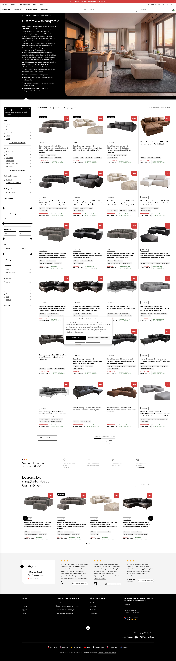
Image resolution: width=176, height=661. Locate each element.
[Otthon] (88, 9)
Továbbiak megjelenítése (17, 142)
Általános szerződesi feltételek (67, 606)
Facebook (93, 603)
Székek (24, 606)
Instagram (94, 606)
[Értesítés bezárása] (174, 1)
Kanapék (36, 15)
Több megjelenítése (100, 579)
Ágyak (24, 610)
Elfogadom (76, 338)
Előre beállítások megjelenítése (98, 338)
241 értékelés (34, 579)
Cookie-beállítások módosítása (107, 653)
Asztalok (25, 613)
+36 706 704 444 (152, 4)
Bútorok (28, 15)
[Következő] (150, 518)
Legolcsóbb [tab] (55, 108)
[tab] (86, 543)
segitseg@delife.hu (130, 610)
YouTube (93, 610)
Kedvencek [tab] (42, 108)
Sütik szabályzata (80, 342)
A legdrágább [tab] (70, 108)
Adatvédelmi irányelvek (93, 342)
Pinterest (93, 613)
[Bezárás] (29, 109)
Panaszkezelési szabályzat (65, 610)
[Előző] (25, 518)
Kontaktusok (60, 603)
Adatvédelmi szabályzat (64, 613)
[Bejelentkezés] (166, 9)
